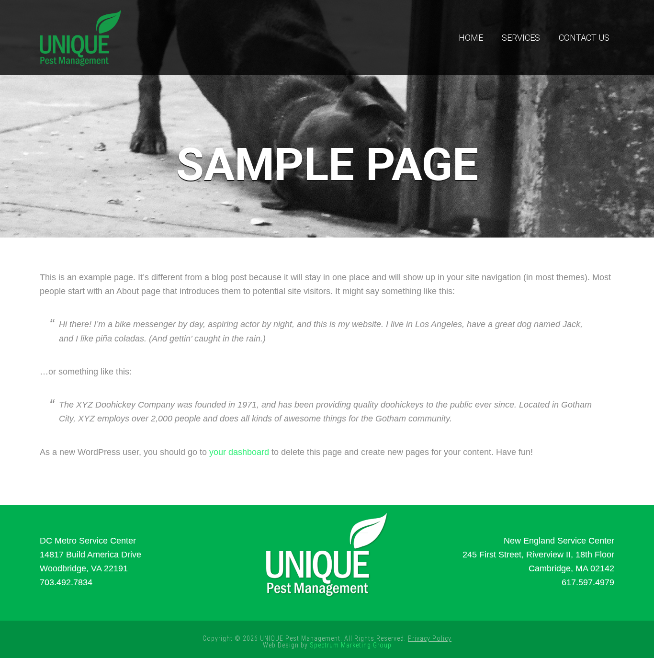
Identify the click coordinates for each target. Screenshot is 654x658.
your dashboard (239, 452)
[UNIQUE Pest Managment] (80, 36)
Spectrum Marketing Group (351, 645)
